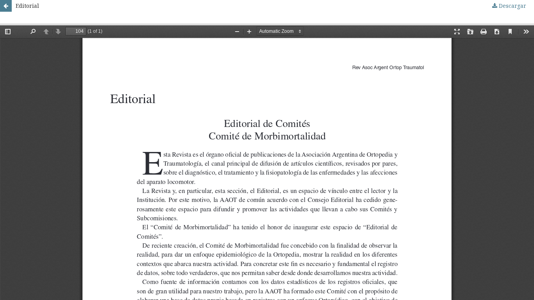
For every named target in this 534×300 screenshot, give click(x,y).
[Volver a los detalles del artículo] (6, 6)
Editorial (27, 5)
